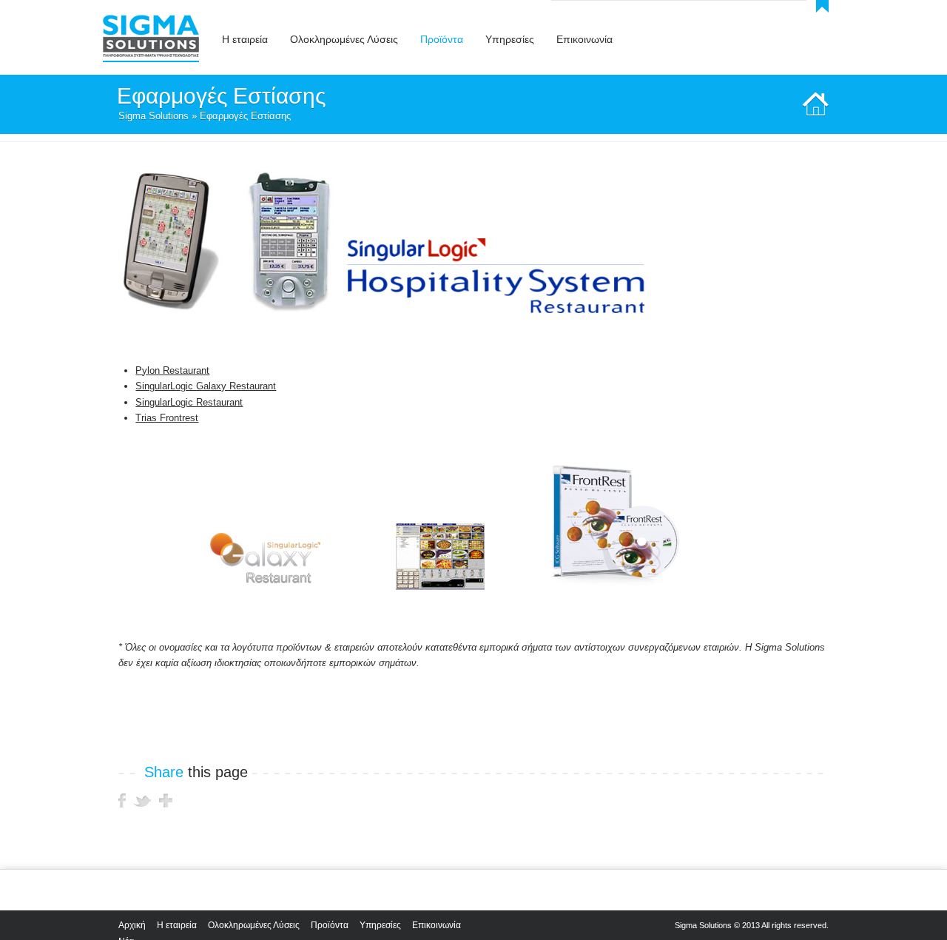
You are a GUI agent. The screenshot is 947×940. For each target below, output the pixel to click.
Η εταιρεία (177, 925)
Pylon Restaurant (172, 370)
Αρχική (132, 925)
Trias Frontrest (166, 417)
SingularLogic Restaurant (189, 402)
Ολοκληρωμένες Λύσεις (254, 925)
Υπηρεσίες (380, 925)
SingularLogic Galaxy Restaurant (205, 386)
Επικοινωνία (436, 925)
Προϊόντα (329, 925)
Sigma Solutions (153, 115)
